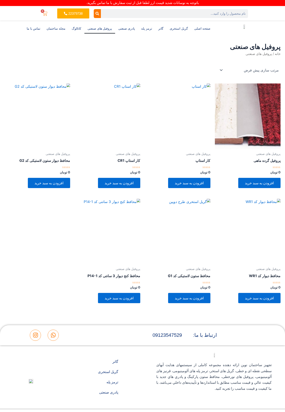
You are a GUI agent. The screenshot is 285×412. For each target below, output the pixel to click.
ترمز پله (146, 28)
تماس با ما (33, 28)
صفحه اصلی (202, 28)
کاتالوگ (76, 28)
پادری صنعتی (126, 28)
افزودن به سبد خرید (259, 183)
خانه (278, 54)
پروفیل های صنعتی (100, 28)
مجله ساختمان (56, 28)
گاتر (160, 28)
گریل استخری (179, 28)
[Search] (97, 13)
